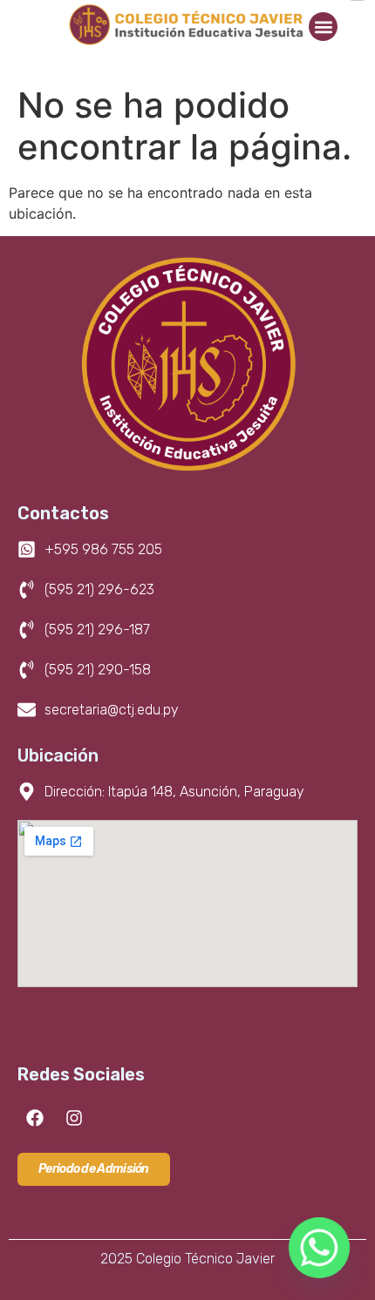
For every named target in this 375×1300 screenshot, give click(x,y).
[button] (323, 26)
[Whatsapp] (319, 1247)
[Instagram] (74, 1117)
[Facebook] (34, 1117)
